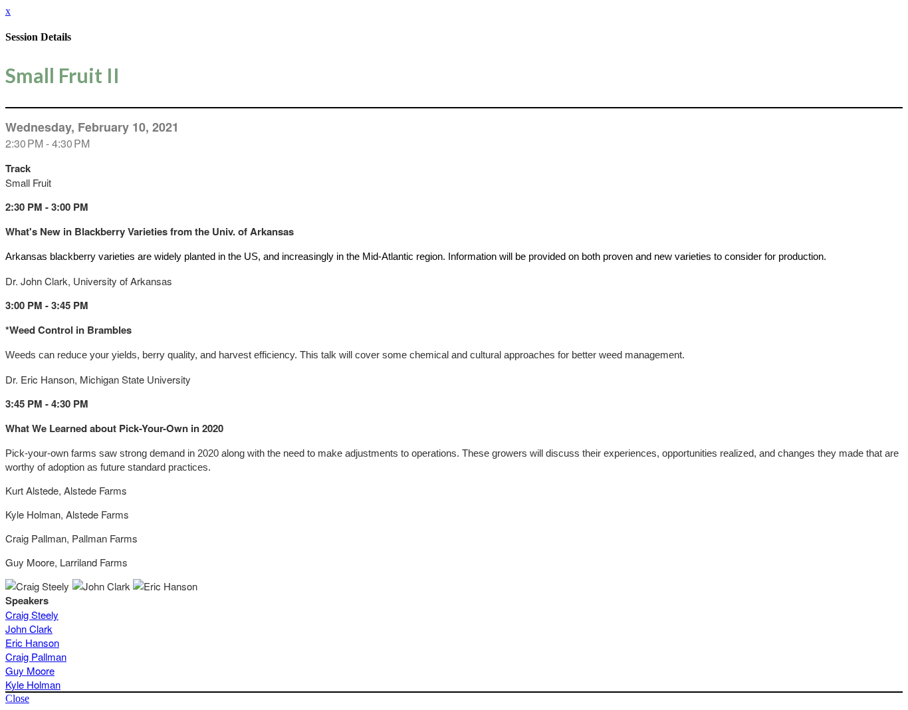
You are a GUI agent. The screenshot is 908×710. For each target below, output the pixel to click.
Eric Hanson (32, 643)
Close (17, 698)
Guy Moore (30, 670)
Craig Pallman (35, 656)
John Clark (29, 629)
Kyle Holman (32, 684)
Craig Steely (31, 615)
